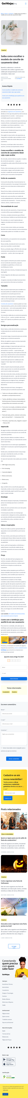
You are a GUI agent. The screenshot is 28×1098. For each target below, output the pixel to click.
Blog (2, 13)
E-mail (3, 720)
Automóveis (5, 987)
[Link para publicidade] (14, 966)
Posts (6, 13)
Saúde (3, 1005)
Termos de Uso (6, 1034)
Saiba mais (5, 1090)
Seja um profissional (7, 1022)
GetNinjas (19, 78)
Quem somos (5, 1016)
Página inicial (5, 1013)
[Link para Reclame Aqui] (9, 1078)
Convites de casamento (7, 304)
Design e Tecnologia (7, 993)
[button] (21, 2)
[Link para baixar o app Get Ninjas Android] (9, 1061)
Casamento (6, 692)
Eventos (11, 13)
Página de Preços (6, 1040)
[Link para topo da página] (24, 977)
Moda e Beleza (6, 999)
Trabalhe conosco (7, 1019)
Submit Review (14, 678)
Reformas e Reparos (7, 1002)
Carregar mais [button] (14, 946)
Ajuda (3, 1031)
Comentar (4, 730)
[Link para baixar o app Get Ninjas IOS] (8, 1065)
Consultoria (5, 990)
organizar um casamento (14, 111)
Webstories (5, 1037)
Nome (3, 709)
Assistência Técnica (7, 984)
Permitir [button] (5, 1094)
